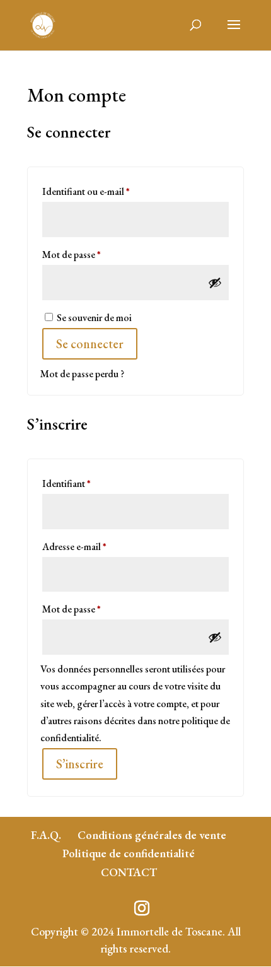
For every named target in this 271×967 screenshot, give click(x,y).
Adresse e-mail (97, 546)
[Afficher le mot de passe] (215, 283)
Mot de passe (94, 254)
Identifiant (89, 483)
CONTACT (129, 872)
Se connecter (90, 344)
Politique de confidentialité (128, 853)
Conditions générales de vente (152, 835)
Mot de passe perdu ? (82, 373)
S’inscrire (79, 764)
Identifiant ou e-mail (109, 191)
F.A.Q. (46, 835)
